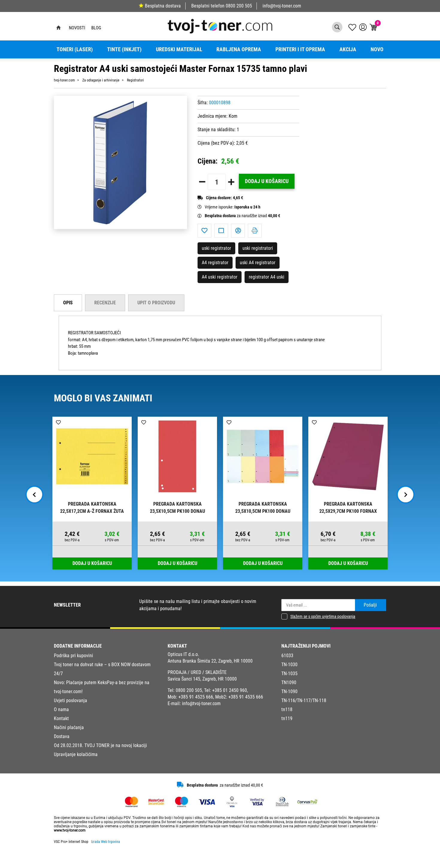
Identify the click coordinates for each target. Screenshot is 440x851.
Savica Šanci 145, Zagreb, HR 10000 (202, 679)
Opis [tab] (68, 303)
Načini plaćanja (69, 727)
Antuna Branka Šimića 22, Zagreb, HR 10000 (210, 661)
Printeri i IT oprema (300, 49)
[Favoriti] (204, 230)
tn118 (286, 709)
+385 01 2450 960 (229, 690)
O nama (61, 709)
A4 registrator (215, 262)
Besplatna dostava (163, 6)
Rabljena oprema (238, 49)
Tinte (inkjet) (124, 49)
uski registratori (257, 248)
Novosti (77, 28)
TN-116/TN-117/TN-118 (303, 700)
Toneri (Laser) (75, 49)
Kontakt (61, 718)
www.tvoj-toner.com (70, 830)
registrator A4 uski (266, 277)
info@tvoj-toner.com (282, 6)
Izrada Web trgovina (105, 842)
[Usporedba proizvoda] (221, 230)
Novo (377, 49)
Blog (96, 28)
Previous (34, 495)
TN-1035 (289, 673)
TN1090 (288, 682)
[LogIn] (363, 27)
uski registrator (216, 248)
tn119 (286, 718)
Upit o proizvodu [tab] (156, 303)
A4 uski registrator (219, 277)
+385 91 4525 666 (195, 697)
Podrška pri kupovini (73, 655)
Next (406, 495)
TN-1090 (289, 691)
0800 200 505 (239, 6)
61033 (287, 655)
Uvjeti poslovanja (70, 700)
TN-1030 (289, 664)
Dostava (61, 736)
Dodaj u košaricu (267, 181)
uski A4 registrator (257, 262)
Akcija (347, 49)
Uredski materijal (179, 49)
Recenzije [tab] (105, 303)
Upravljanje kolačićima (76, 754)
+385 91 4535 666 (245, 697)
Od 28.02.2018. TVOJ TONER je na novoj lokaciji (100, 745)
